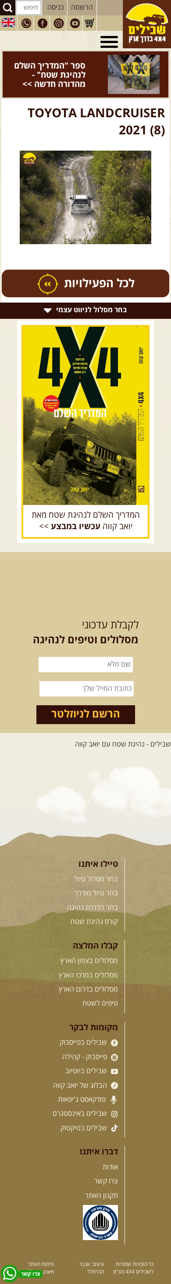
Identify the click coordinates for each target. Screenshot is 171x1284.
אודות (110, 1153)
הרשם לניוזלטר (85, 700)
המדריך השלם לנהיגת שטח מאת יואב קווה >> (86, 507)
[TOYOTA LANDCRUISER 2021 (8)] (85, 184)
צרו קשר (106, 1168)
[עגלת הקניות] (89, 23)
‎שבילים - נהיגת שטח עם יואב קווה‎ (123, 731)
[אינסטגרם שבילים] (58, 23)
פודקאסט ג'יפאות (82, 1086)
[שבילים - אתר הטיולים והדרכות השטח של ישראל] (147, 24)
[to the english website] (8, 22)
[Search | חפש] (7, 7)
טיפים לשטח (100, 990)
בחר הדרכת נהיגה (92, 894)
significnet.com (35, 1258)
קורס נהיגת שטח (94, 908)
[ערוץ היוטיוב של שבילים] (75, 23)
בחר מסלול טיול (96, 866)
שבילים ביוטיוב (87, 1057)
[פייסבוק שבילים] (42, 23)
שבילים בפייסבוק (84, 1029)
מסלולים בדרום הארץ (88, 976)
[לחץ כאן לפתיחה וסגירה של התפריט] (110, 42)
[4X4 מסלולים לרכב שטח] (85, 402)
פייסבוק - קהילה (85, 1043)
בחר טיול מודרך (96, 880)
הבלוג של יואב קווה (81, 1072)
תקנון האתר (101, 1182)
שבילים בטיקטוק (85, 1114)
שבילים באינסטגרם (81, 1100)
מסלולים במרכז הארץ (88, 961)
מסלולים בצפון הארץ (89, 947)
